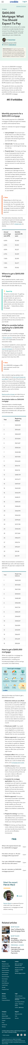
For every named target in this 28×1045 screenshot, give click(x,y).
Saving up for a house (8, 394)
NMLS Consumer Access (7, 1040)
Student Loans (5, 968)
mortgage (4, 9)
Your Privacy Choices (19, 1001)
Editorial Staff (5, 1016)
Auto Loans (4, 981)
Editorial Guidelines (6, 1018)
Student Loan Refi (6, 966)
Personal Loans (17, 945)
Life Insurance (5, 974)
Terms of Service (18, 996)
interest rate (17, 224)
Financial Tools (5, 989)
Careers (3, 1020)
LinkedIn (20, 896)
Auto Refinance (5, 983)
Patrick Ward (11, 40)
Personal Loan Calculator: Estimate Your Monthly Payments (17, 950)
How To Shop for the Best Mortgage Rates (18, 930)
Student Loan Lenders (20, 967)
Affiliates (4, 996)
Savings (3, 987)
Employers (4, 998)
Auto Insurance (5, 972)
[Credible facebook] (21, 1035)
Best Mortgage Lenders (20, 973)
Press (3, 1022)
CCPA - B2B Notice (19, 1007)
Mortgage (15, 927)
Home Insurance (5, 970)
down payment (7, 337)
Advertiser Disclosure (21, 6)
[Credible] (14, 2)
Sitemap (4, 1026)
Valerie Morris (12, 45)
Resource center (18, 1014)
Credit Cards (5, 985)
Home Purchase (5, 976)
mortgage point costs (17, 762)
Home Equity (5, 979)
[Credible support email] (18, 1035)
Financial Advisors (6, 1000)
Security (17, 1018)
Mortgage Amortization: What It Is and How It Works (18, 940)
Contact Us (4, 1024)
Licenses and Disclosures (19, 1040)
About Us (4, 1014)
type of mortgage (7, 349)
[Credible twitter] (25, 1035)
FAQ (16, 1016)
